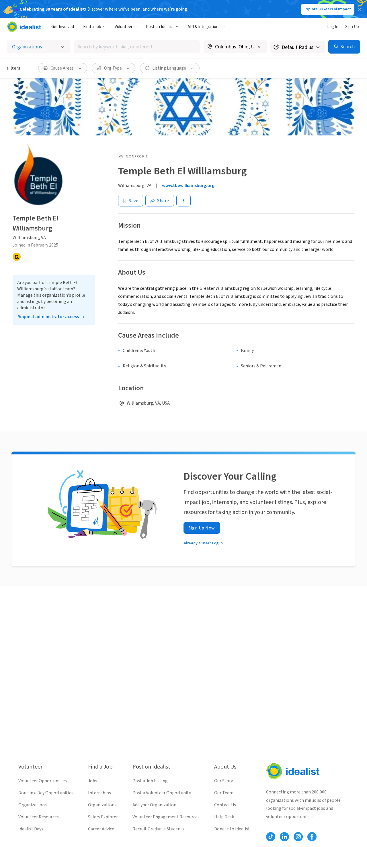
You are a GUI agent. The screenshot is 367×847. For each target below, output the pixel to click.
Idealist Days (30, 829)
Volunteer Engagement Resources (166, 817)
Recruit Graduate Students (158, 829)
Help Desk (224, 817)
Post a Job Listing (150, 781)
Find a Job (92, 27)
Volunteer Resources (38, 817)
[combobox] (137, 47)
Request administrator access (48, 317)
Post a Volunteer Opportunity (161, 793)
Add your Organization (154, 805)
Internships (99, 793)
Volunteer (123, 27)
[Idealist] (24, 26)
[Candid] (17, 257)
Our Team (223, 793)
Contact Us (225, 805)
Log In (332, 27)
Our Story (223, 781)
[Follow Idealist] (270, 836)
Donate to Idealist (232, 829)
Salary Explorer (103, 817)
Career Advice (101, 829)
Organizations (32, 805)
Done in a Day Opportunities (45, 793)
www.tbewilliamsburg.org (188, 185)
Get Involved (62, 27)
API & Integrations (204, 27)
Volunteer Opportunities (42, 781)
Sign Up (352, 27)
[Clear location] (259, 47)
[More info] (235, 47)
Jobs (92, 781)
